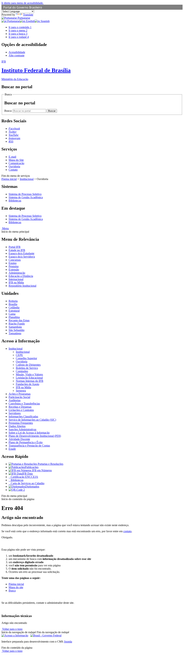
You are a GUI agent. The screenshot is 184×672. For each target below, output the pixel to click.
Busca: (8, 110)
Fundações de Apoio (27, 384)
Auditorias (14, 400)
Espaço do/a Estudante (21, 253)
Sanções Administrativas (22, 429)
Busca (12, 590)
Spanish (45, 21)
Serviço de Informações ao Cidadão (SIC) (32, 419)
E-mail (12, 156)
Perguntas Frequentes (21, 422)
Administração (17, 272)
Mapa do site (16, 587)
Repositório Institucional (22, 285)
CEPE (19, 355)
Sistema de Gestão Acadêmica (26, 197)
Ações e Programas (20, 393)
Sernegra (21, 390)
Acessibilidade (17, 52)
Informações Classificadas (23, 416)
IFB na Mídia (16, 282)
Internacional (16, 279)
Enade (12, 448)
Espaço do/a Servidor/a (22, 256)
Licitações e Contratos (21, 410)
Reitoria (13, 300)
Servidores (15, 413)
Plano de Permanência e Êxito (26, 442)
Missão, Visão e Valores (29, 374)
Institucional (27, 179)
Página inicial (9, 179)
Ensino (13, 263)
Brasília (13, 304)
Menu (5, 228)
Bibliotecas (15, 200)
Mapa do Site (16, 159)
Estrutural (14, 310)
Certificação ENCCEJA (24, 476)
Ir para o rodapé (19, 36)
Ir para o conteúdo (20, 27)
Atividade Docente (19, 439)
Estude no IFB (17, 250)
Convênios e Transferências (24, 403)
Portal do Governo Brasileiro (22, 7)
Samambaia (15, 326)
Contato (13, 169)
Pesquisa (14, 266)
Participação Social (19, 397)
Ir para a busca (18, 33)
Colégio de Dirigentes (28, 364)
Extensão (14, 269)
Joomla (68, 641)
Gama (12, 313)
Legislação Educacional (29, 377)
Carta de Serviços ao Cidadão (27, 483)
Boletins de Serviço (27, 368)
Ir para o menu (18, 30)
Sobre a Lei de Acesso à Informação (29, 432)
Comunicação (16, 163)
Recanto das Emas (19, 320)
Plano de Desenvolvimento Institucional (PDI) (35, 435)
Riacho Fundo (17, 323)
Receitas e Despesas (20, 406)
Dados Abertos (17, 426)
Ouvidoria (14, 166)
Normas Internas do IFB (29, 380)
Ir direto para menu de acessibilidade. (22, 2)
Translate (28, 14)
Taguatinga (15, 333)
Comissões (22, 371)
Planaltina (14, 317)
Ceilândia (14, 307)
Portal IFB (14, 246)
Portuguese (23, 17)
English (30, 21)
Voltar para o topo (11, 629)
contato (127, 531)
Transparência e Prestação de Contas (29, 445)
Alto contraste (16, 55)
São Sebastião (16, 330)
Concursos (15, 259)
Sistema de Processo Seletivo (25, 194)
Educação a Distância (21, 276)
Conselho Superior (26, 358)
